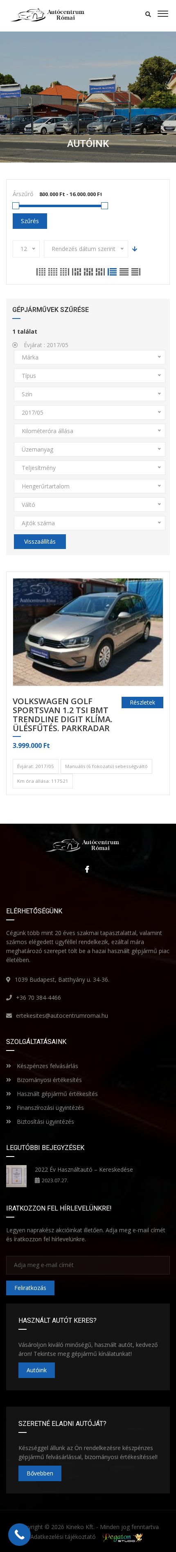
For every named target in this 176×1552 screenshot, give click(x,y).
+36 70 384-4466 (38, 997)
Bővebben (40, 1473)
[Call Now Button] (19, 1534)
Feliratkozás (30, 1288)
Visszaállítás (40, 541)
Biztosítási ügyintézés (44, 1121)
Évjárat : (45, 345)
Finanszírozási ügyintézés (49, 1107)
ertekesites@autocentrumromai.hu (62, 1015)
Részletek (142, 702)
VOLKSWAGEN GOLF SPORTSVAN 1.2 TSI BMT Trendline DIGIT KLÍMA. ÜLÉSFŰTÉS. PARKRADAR (63, 715)
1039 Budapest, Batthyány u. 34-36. (62, 979)
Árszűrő (23, 194)
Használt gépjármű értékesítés (56, 1094)
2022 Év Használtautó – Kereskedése (84, 1169)
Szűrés (30, 221)
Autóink (37, 1370)
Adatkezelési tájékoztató (63, 1537)
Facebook (85, 869)
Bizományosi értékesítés (48, 1080)
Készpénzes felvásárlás (46, 1066)
